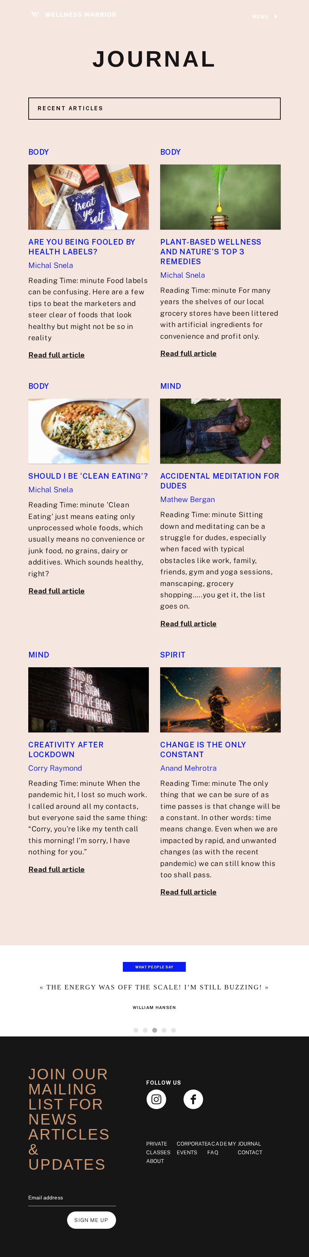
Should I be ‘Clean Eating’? (88, 476)
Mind (170, 386)
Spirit (172, 654)
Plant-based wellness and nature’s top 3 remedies (211, 251)
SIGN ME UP (91, 1220)
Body (38, 152)
